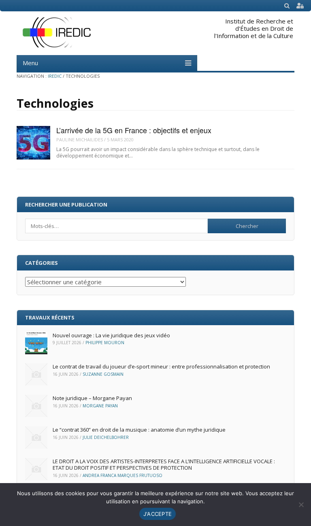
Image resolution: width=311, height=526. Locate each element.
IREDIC (55, 76)
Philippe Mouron (104, 342)
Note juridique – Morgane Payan (92, 398)
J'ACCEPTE (157, 514)
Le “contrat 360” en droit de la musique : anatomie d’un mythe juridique (139, 429)
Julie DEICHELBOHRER (106, 437)
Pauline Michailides (79, 139)
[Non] (301, 504)
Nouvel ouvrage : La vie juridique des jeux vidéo (111, 335)
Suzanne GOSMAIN (103, 374)
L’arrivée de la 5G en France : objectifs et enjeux (133, 130)
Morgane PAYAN (100, 406)
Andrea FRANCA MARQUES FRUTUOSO (122, 475)
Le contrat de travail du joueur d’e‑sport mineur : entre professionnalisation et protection (161, 366)
